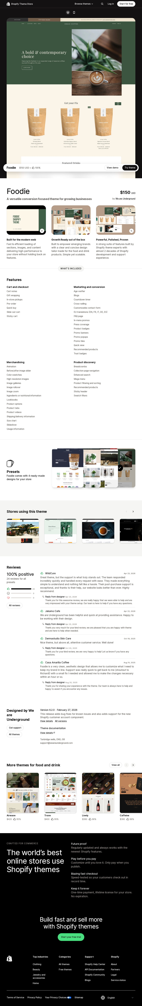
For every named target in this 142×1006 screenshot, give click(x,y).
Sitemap (79, 997)
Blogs (88, 980)
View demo (112, 167)
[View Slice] (67, 467)
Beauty (36, 969)
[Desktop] (68, 12)
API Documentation (94, 969)
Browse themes (83, 3)
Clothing (37, 964)
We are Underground (125, 198)
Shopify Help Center (95, 964)
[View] (23, 531)
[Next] (133, 511)
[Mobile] (74, 12)
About (114, 964)
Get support (15, 727)
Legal (113, 974)
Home (36, 983)
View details (46, 721)
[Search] (102, 4)
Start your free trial (71, 937)
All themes (14, 734)
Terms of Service (15, 997)
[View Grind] (102, 467)
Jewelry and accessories (39, 976)
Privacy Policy (34, 997)
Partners (115, 969)
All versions (61, 721)
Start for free (126, 3)
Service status (118, 980)
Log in (111, 3)
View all (116, 765)
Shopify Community (95, 974)
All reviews (14, 605)
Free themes (65, 969)
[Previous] (126, 511)
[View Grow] (85, 467)
